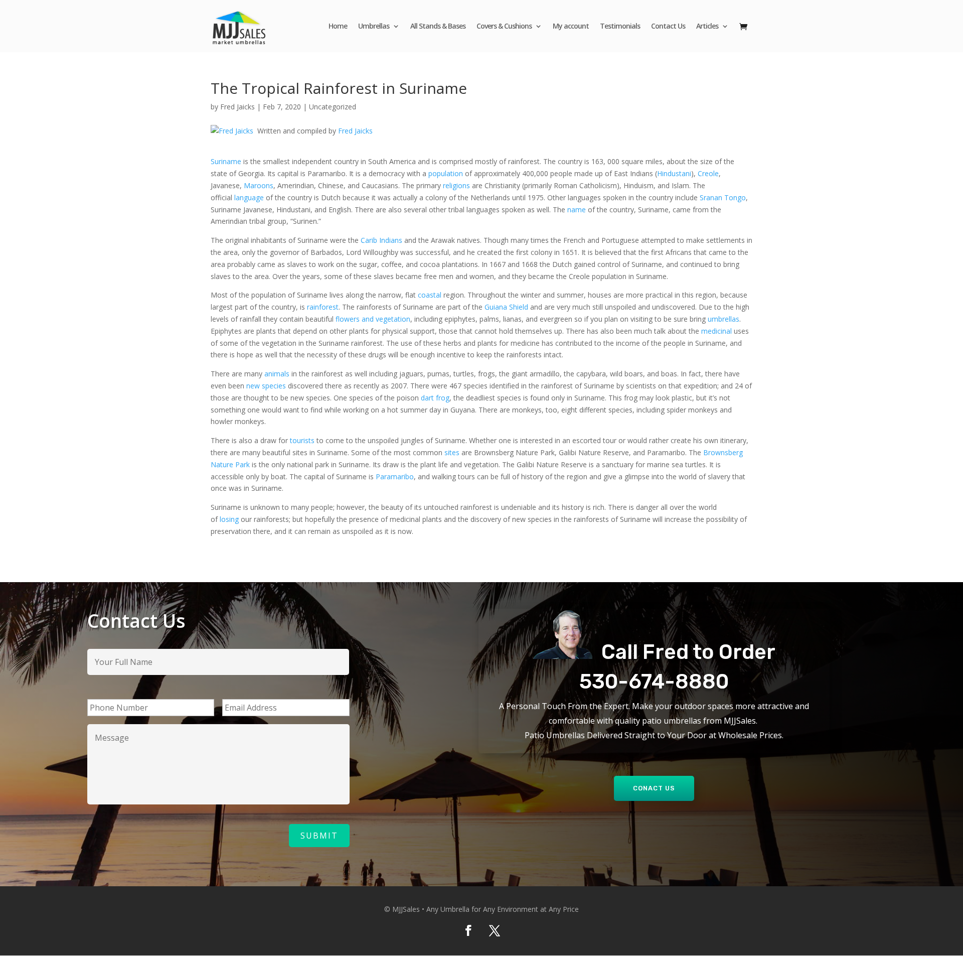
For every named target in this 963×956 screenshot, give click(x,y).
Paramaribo (395, 476)
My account (571, 27)
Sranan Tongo (723, 197)
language (249, 197)
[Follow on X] (495, 930)
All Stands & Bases (437, 27)
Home (338, 27)
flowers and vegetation (373, 319)
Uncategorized (332, 106)
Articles (707, 27)
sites (451, 452)
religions (456, 185)
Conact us (654, 788)
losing (229, 519)
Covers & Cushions (504, 27)
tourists (302, 440)
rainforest (323, 307)
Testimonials (620, 27)
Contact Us (668, 27)
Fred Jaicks (237, 106)
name (577, 209)
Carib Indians (381, 240)
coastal (429, 295)
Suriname (227, 161)
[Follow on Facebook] (468, 930)
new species (266, 385)
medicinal (716, 331)
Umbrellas (373, 27)
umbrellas (723, 319)
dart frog (435, 397)
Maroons (258, 185)
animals (276, 373)
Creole (708, 173)
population (446, 173)
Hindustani (674, 173)
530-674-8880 (654, 681)
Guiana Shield (506, 307)
